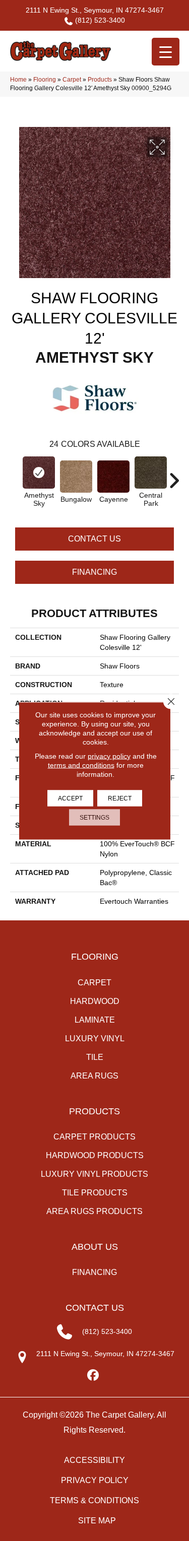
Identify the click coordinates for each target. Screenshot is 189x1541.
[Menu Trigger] (165, 51)
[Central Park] (150, 472)
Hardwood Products (95, 1155)
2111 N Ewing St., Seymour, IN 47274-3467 (95, 10)
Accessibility (94, 1460)
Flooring (44, 79)
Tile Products (95, 1192)
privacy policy (109, 756)
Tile (94, 1057)
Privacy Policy (95, 1480)
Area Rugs (94, 1075)
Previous (15, 476)
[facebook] (93, 1375)
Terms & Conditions (94, 1500)
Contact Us (94, 538)
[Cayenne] (113, 476)
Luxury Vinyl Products (94, 1174)
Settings (94, 817)
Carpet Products (94, 1136)
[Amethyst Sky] (38, 472)
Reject (120, 797)
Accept (70, 797)
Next (173, 476)
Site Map (97, 1520)
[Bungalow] (76, 476)
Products (100, 79)
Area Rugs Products (94, 1211)
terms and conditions (81, 765)
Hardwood (94, 1001)
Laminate (95, 1020)
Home (18, 79)
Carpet (71, 79)
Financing (94, 572)
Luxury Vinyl (94, 1038)
